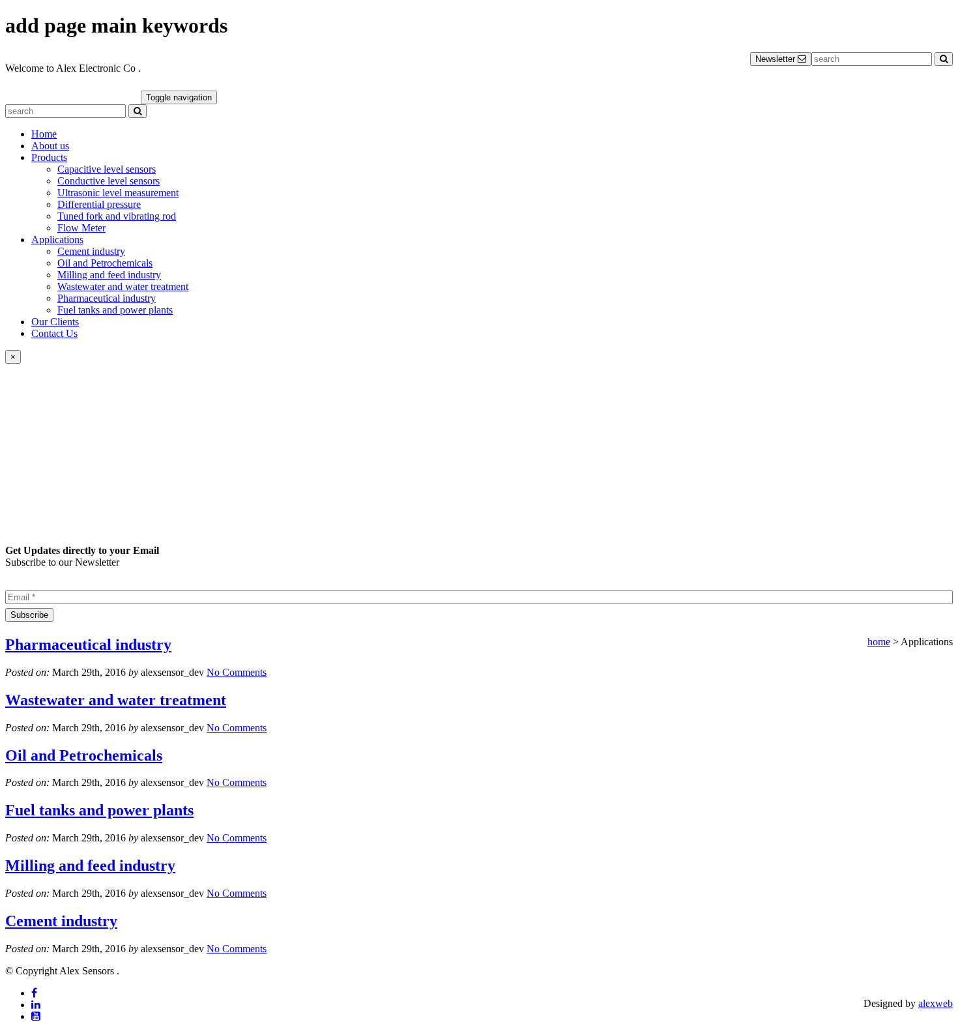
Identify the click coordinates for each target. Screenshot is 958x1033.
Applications (57, 239)
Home (44, 133)
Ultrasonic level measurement (118, 192)
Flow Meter (81, 227)
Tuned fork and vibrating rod (116, 216)
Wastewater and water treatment (122, 286)
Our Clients (55, 321)
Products (49, 157)
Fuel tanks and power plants (115, 309)
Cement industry (91, 251)
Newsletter (776, 59)
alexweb (935, 1003)
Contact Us (54, 333)
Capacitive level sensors (106, 169)
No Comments (237, 672)
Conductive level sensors (108, 180)
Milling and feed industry (109, 274)
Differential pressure (99, 204)
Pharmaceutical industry (106, 298)
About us (50, 145)
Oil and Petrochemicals (104, 263)
